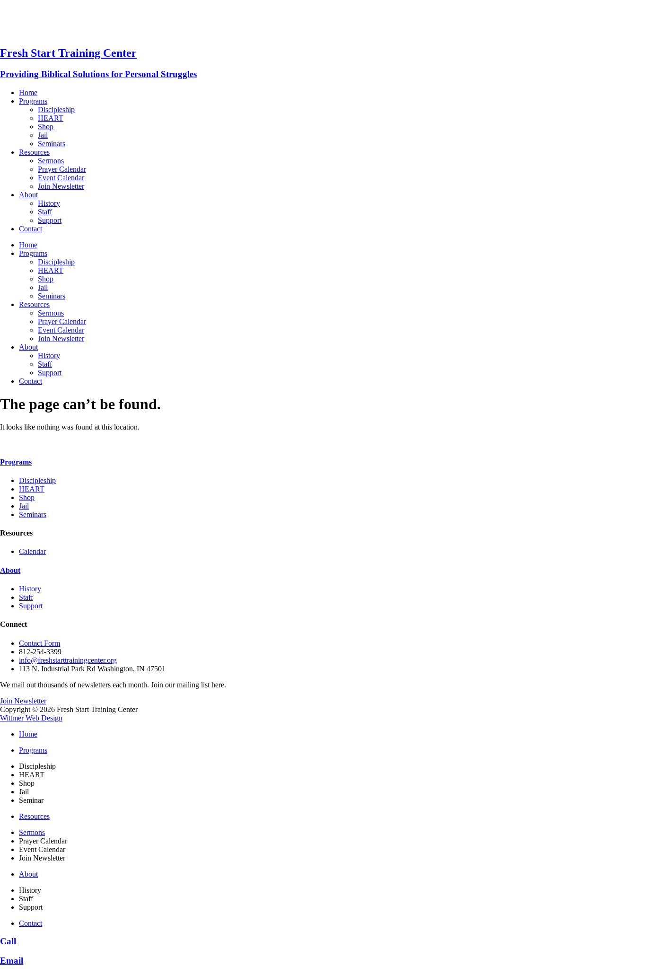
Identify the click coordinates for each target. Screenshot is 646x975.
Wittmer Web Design (31, 718)
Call (8, 941)
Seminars (51, 144)
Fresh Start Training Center (68, 53)
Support (49, 220)
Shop (45, 127)
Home (28, 92)
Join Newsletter (61, 186)
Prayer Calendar (62, 169)
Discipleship (56, 109)
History (49, 203)
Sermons (51, 161)
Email (11, 961)
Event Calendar (61, 178)
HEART (50, 118)
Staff (45, 212)
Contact (30, 229)
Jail (43, 135)
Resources (34, 152)
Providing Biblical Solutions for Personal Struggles (98, 74)
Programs (33, 101)
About (28, 195)
